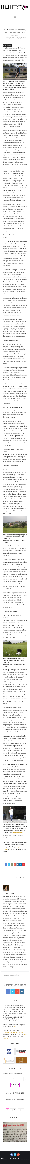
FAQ (25, 1034)
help (14, 1027)
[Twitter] (15, 1154)
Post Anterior (9, 875)
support (6, 1038)
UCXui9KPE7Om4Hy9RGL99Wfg (13, 1032)
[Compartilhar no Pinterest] (23, 864)
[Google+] (18, 1154)
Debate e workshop (15, 1092)
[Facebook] (11, 1154)
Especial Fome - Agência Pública (15, 37)
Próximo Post (21, 878)
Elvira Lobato (14, 35)
